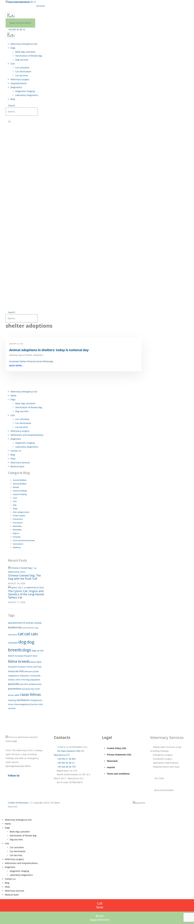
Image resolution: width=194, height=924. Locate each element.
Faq (48, 5)
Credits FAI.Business (18, 802)
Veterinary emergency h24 (23, 43)
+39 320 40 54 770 (66, 766)
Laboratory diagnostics (26, 95)
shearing (12, 700)
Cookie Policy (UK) (116, 748)
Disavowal (112, 760)
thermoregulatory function (26, 704)
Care (15, 498)
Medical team (27, 5)
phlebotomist (35, 684)
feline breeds (19, 661)
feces (35, 655)
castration (12, 634)
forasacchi (12, 666)
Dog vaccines (21, 59)
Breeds (16, 487)
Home (13, 395)
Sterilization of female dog (28, 55)
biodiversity (15, 627)
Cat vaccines (21, 75)
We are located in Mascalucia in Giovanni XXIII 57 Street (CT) (68, 1)
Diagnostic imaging (25, 91)
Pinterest (31, 361)
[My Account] (8, 117)
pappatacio (35, 679)
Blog (12, 99)
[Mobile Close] (1, 815)
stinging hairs (36, 700)
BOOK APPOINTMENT (164, 790)
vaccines (12, 708)
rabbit (17, 695)
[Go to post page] (26, 569)
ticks (41, 704)
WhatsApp (48, 361)
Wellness (17, 547)
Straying (16, 537)
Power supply (19, 515)
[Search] (40, 111)
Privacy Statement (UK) (119, 754)
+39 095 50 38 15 (65, 762)
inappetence (13, 675)
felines (33, 662)
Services (40, 5)
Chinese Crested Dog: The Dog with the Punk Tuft (24, 577)
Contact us (12, 5)
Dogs (12, 47)
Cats (12, 63)
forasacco (22, 666)
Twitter (22, 361)
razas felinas (30, 694)
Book (99, 918)
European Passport (23, 655)
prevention (14, 688)
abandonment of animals (21, 622)
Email (39, 361)
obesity (11, 679)
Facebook (14, 361)
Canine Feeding (20, 490)
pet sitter (24, 684)
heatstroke (13, 671)
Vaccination (18, 544)
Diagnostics (16, 87)
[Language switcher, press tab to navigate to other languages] (10, 15)
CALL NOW (159, 778)
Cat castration (22, 67)
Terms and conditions (118, 773)
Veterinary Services (20, 462)
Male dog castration (25, 51)
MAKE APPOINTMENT (20, 23)
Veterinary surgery (19, 79)
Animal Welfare (19, 480)
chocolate (13, 642)
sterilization (23, 700)
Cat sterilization (23, 71)
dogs (26, 650)
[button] (10, 105)
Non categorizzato (21, 512)
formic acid (32, 666)
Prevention (18, 519)
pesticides (14, 684)
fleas (39, 661)
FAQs (13, 458)
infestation (25, 675)
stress (10, 704)
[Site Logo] (18, 2)
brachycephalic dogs (30, 628)
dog (14, 505)
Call (99, 905)
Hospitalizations (18, 83)
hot (21, 671)
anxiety (38, 622)
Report (16, 533)
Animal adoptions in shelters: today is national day (49, 350)
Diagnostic (15, 438)
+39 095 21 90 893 (66, 758)
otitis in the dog (22, 679)
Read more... (16, 365)
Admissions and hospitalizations (26, 434)
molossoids (35, 675)
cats (34, 634)
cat (21, 634)
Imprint (111, 767)
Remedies (17, 526)
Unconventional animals (24, 540)
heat (39, 666)
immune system (31, 671)
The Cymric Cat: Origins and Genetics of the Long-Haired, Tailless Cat (26, 594)
